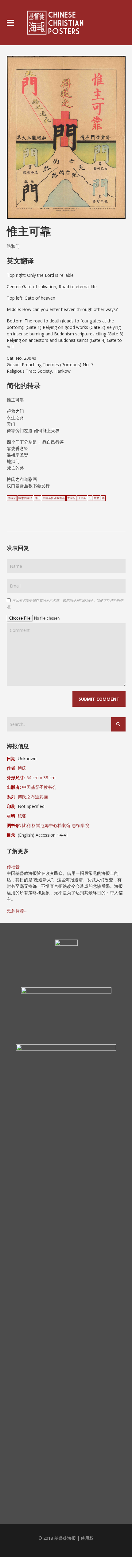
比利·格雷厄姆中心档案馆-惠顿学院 (55, 825)
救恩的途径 (25, 498)
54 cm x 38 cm (41, 778)
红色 (96, 498)
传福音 (12, 498)
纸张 (22, 816)
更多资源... (17, 910)
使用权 (87, 1538)
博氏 (37, 498)
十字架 (82, 498)
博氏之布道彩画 (33, 797)
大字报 (71, 498)
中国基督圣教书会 (54, 498)
